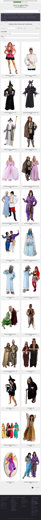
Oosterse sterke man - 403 (31, 334)
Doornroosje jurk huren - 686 (10, 186)
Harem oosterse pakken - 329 (10, 445)
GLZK (32, 518)
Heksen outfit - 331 (10, 408)
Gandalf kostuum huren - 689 (10, 149)
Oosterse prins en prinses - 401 (10, 371)
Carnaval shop (3, 17)
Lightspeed (26, 518)
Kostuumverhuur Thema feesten (9, 14)
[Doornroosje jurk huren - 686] (10, 168)
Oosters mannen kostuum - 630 (31, 223)
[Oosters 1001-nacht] (10, 242)
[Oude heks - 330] (30, 390)
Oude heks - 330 (30, 408)
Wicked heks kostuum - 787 (10, 112)
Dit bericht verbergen (17, 2)
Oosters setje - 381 (31, 371)
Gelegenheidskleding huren (13, 17)
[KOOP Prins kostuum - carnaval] (30, 57)
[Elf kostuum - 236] (10, 464)
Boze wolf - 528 (10, 297)
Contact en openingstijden (31, 17)
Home (2, 14)
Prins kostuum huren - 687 (31, 149)
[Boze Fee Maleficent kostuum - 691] (30, 94)
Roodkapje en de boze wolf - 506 (30, 297)
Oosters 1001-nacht (10, 260)
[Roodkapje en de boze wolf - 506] (30, 279)
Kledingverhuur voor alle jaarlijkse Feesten (25, 14)
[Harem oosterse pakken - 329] (10, 427)
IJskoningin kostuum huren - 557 (31, 260)
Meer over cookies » (25, 2)
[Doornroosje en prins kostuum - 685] (30, 168)
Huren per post (4, 19)
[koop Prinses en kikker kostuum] (10, 316)
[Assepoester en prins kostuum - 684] (10, 205)
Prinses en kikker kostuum (10, 334)
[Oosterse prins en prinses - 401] (10, 353)
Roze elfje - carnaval (10, 75)
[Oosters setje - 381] (30, 353)
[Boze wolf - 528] (10, 279)
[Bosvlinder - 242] (30, 427)
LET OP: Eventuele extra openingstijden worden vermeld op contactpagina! (35, 501)
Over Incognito (22, 17)
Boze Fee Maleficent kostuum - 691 (30, 112)
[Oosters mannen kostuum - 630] (30, 205)
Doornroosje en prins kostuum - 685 (31, 186)
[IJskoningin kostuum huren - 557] (30, 242)
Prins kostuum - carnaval (30, 75)
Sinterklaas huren (3, 504)
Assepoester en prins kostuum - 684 (10, 223)
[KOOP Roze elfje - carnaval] (10, 57)
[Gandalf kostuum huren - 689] (10, 131)
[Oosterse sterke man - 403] (30, 316)
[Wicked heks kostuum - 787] (10, 94)
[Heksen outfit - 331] (10, 390)
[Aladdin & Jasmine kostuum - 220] (30, 464)
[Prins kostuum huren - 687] (30, 131)
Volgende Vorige (37, 487)
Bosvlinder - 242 (30, 445)
